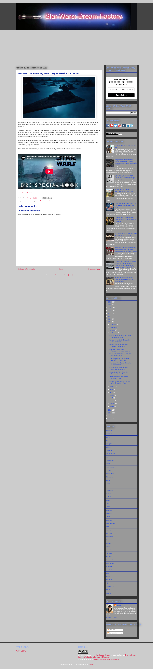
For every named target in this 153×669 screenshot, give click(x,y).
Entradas (112, 630)
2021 (110, 316)
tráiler (54, 201)
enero (112, 406)
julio (111, 389)
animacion (109, 430)
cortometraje (110, 467)
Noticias (108, 530)
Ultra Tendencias (26, 193)
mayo (112, 395)
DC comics (109, 477)
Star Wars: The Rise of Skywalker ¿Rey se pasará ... (120, 364)
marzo (112, 401)
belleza (108, 447)
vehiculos (109, 580)
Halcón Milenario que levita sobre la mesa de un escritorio (126, 234)
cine (36, 201)
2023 (110, 310)
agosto (112, 386)
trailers (108, 576)
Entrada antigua (94, 269)
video (107, 583)
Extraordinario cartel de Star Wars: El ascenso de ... (118, 368)
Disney (108, 483)
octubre (112, 330)
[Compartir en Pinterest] (51, 198)
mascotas (109, 520)
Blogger (91, 664)
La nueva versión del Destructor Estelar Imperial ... (119, 341)
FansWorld (109, 490)
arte (107, 440)
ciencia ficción (29, 201)
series (108, 546)
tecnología (109, 570)
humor (108, 500)
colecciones (110, 460)
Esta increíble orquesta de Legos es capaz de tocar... (120, 336)
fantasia (108, 493)
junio (111, 392)
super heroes (110, 563)
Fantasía (109, 497)
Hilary (119, 605)
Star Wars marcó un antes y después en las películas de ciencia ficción (124, 279)
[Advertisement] (76, 47)
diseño (108, 480)
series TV (109, 550)
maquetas (109, 510)
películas (42, 201)
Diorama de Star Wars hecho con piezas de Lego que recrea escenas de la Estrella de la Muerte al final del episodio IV (126, 264)
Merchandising (110, 523)
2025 (110, 305)
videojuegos (110, 586)
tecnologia (109, 566)
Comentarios (113, 633)
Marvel (108, 517)
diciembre (113, 324)
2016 (110, 416)
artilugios (109, 444)
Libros (108, 507)
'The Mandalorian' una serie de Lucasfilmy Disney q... (119, 359)
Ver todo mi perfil (111, 617)
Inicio (61, 269)
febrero (112, 403)
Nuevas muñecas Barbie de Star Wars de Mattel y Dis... (119, 382)
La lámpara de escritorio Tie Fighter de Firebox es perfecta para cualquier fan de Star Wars (125, 177)
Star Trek (109, 553)
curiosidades (110, 473)
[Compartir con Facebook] (49, 198)
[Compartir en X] (47, 198)
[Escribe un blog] (45, 198)
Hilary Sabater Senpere (102, 655)
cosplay (108, 470)
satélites (108, 543)
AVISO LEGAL (21, 651)
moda (107, 527)
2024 (110, 308)
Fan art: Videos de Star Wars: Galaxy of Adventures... (119, 345)
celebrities (109, 450)
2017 (110, 413)
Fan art (108, 487)
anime (108, 437)
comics (108, 464)
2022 (110, 313)
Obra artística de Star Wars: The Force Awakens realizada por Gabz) (125, 205)
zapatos (108, 593)
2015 (110, 418)
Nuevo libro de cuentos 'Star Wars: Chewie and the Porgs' (124, 190)
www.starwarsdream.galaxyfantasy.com (106, 659)
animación (109, 434)
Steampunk (109, 560)
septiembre (114, 333)
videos (108, 590)
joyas (107, 503)
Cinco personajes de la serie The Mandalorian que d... (120, 354)
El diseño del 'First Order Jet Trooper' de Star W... (118, 373)
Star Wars (48, 201)
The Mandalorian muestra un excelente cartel (118, 377)
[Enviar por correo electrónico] (43, 198)
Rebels (108, 540)
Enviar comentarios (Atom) (64, 275)
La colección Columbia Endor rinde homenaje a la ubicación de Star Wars (125, 219)
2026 (110, 302)
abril (111, 398)
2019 (110, 322)
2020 (110, 319)
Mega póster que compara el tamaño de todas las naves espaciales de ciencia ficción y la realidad (126, 162)
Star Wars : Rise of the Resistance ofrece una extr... (119, 350)
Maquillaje (109, 513)
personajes (109, 537)
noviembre (113, 327)
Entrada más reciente (26, 269)
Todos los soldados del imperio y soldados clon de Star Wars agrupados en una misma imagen (126, 249)
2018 (110, 410)
